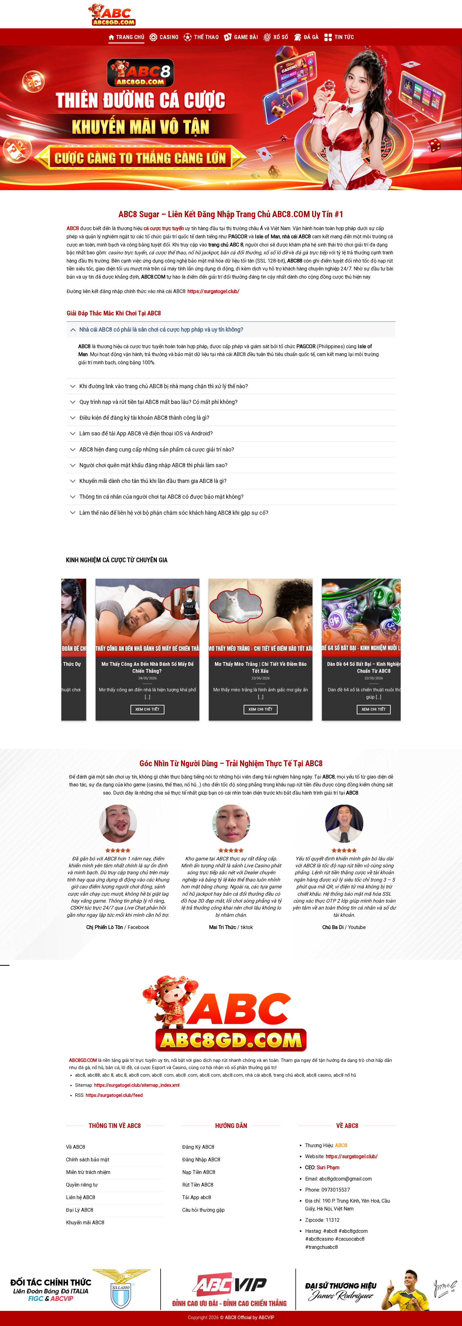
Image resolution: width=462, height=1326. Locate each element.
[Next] (444, 118)
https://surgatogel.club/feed (114, 1095)
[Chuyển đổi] (73, 329)
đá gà (311, 37)
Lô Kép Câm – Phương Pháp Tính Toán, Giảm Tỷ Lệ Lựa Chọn (260, 667)
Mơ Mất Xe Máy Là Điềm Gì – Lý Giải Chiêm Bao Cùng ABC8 (147, 667)
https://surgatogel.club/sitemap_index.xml (136, 1085)
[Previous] (17, 118)
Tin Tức (344, 37)
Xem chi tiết (374, 709)
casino (169, 37)
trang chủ (130, 37)
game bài (246, 37)
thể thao (206, 37)
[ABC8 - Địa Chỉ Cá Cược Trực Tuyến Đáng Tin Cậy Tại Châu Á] (114, 14)
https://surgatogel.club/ (352, 1156)
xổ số (281, 37)
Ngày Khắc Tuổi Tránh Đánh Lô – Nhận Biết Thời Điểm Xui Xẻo (373, 667)
